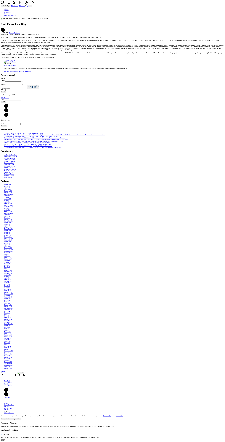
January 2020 (8, 248)
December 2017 (8, 271)
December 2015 (8, 294)
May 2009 (7, 360)
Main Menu (22, 6)
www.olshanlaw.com (10, 15)
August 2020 (7, 241)
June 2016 (7, 286)
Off (8, 434)
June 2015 (7, 301)
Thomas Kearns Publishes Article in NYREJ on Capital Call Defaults (23, 133)
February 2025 (8, 203)
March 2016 (7, 289)
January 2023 (8, 219)
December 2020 (8, 238)
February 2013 (8, 333)
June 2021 (7, 232)
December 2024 (8, 205)
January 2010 (8, 357)
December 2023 (8, 213)
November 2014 (8, 308)
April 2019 (7, 256)
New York (7, 381)
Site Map (6, 409)
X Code (3, 90)
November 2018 (8, 260)
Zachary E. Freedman (10, 159)
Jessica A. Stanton (9, 174)
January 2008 (8, 368)
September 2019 (8, 251)
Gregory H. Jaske (9, 164)
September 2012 (8, 339)
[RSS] (6, 116)
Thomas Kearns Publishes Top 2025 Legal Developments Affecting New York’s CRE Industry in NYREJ (33, 141)
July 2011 (7, 352)
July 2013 (7, 327)
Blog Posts (28, 71)
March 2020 (7, 246)
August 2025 (7, 199)
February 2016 (8, 290)
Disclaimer (7, 406)
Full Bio (6, 71)
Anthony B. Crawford (10, 155)
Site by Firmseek (9, 413)
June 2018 (7, 265)
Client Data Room (9, 405)
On (4, 434)
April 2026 (7, 187)
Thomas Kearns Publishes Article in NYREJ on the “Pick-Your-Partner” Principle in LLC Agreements (32, 147)
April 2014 (7, 314)
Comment (4, 84)
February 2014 (8, 317)
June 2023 (7, 218)
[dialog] (112, 417)
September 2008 (8, 365)
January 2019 (8, 259)
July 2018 (7, 263)
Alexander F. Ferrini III (10, 156)
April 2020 (7, 244)
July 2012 (7, 343)
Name (3, 78)
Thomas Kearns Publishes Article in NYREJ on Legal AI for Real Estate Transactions (28, 146)
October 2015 (8, 297)
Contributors (7, 12)
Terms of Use (119, 416)
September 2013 (8, 324)
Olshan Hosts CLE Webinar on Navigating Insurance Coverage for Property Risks (27, 142)
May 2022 (7, 224)
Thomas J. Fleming (9, 158)
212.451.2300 (8, 382)
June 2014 (7, 313)
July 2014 (7, 311)
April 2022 (7, 225)
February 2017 (8, 279)
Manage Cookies (5, 419)
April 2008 (7, 366)
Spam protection (5, 88)
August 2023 (7, 216)
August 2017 (7, 275)
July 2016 (7, 284)
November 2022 (8, 221)
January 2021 (8, 237)
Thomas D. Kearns (14, 33)
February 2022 (8, 227)
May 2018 (7, 267)
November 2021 (8, 229)
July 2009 (7, 358)
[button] (3, 31)
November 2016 (8, 281)
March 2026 (7, 189)
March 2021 (7, 233)
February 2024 (8, 211)
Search (2, 99)
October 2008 (8, 363)
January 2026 (8, 192)
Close (2, 440)
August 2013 (7, 325)
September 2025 (8, 197)
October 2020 (8, 240)
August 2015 (7, 298)
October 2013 (8, 322)
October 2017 (8, 273)
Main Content (14, 6)
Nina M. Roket (8, 172)
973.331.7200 (8, 385)
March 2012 (7, 346)
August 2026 (7, 184)
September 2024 (8, 206)
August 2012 (7, 341)
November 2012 (8, 338)
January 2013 (8, 335)
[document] (112, 431)
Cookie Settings (5, 6)
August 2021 (7, 230)
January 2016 (8, 292)
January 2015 (8, 306)
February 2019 (8, 257)
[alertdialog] (112, 431)
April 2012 (7, 344)
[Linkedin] (6, 391)
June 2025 (7, 200)
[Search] (26, 6)
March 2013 (7, 332)
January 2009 (8, 362)
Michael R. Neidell (9, 171)
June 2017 (7, 276)
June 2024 (7, 208)
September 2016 (8, 282)
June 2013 (7, 328)
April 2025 (7, 202)
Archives (6, 10)
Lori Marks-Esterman (10, 169)
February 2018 (8, 270)
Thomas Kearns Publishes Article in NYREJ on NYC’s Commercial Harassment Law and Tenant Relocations (34, 138)
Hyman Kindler (8, 167)
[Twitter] (6, 112)
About (6, 9)
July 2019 (7, 252)
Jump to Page (4, 371)
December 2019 (8, 249)
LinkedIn (21, 71)
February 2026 (8, 191)
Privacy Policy (8, 408)
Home (6, 403)
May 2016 (7, 287)
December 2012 (8, 336)
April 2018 (7, 268)
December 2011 (8, 351)
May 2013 (7, 330)
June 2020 (7, 243)
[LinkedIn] (6, 107)
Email (5, 65)
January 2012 (8, 349)
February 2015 (8, 305)
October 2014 (8, 309)
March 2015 (7, 303)
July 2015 (7, 300)
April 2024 (7, 210)
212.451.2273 (12, 65)
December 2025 (8, 194)
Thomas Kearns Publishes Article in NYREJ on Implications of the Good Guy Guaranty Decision (31, 136)
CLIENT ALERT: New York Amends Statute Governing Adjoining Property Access (27, 144)
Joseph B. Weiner (9, 175)
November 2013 (8, 320)
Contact (6, 14)
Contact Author (14, 71)
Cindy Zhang (8, 177)
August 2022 (7, 222)
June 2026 (7, 186)
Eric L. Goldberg (9, 163)
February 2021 (8, 235)
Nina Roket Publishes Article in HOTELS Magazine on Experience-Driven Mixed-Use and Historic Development (36, 139)
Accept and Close (16, 419)
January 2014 (8, 319)
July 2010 (7, 355)
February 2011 (8, 354)
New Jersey (7, 384)
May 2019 (7, 254)
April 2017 (7, 278)
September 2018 (8, 262)
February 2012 (8, 347)
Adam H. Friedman (9, 161)
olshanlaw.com (5, 98)
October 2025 (8, 195)
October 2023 (8, 214)
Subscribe (4, 125)
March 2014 (7, 316)
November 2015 (8, 295)
